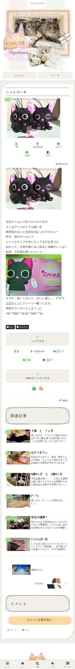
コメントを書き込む (39, 619)
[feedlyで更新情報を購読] (34, 388)
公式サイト (13, 303)
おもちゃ (24, 327)
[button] (48, 153)
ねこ (12, 327)
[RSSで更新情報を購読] (41, 388)
